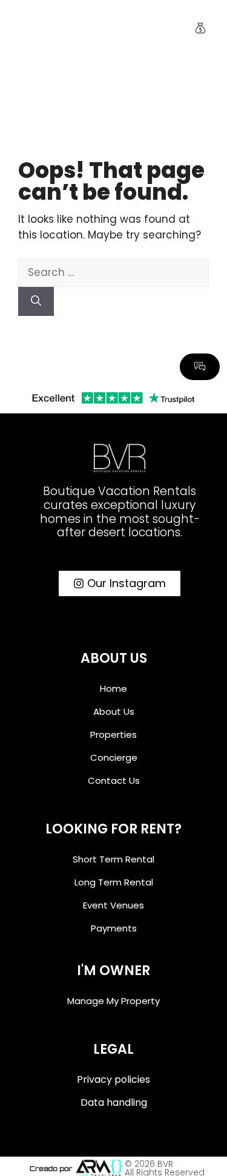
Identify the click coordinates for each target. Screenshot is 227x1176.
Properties (113, 734)
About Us (113, 711)
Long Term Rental (113, 882)
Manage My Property (113, 1000)
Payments (114, 928)
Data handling (114, 1102)
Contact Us (114, 780)
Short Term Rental (113, 859)
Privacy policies (113, 1079)
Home (113, 688)
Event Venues (113, 905)
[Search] (36, 301)
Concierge (113, 757)
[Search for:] (113, 272)
